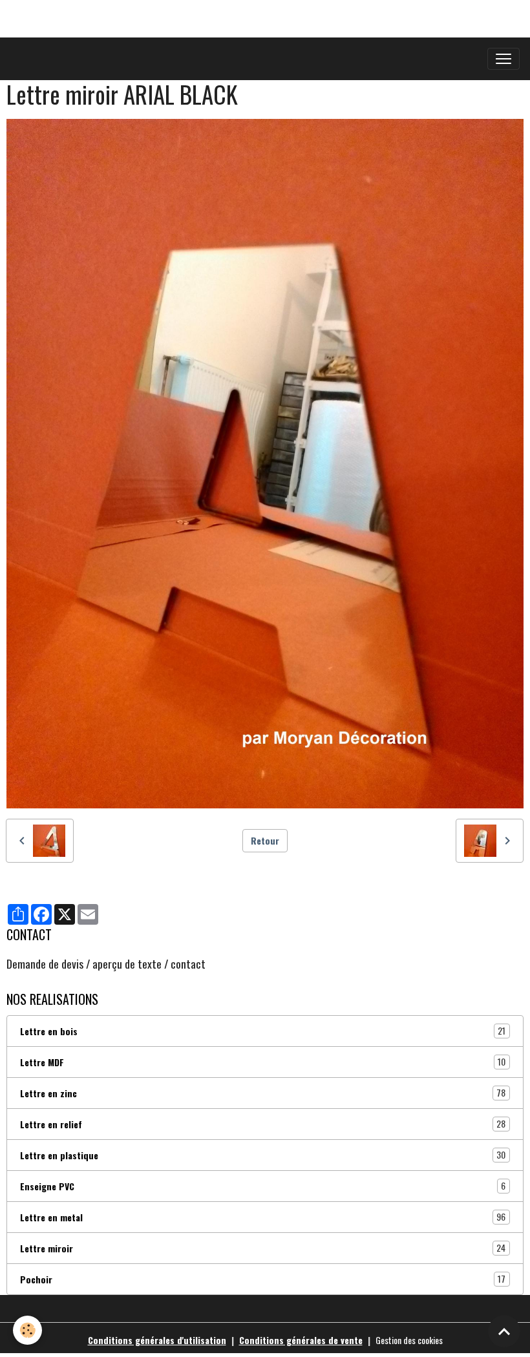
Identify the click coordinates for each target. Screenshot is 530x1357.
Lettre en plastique (262, 1155)
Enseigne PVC (262, 1186)
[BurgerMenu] (503, 59)
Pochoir (262, 1279)
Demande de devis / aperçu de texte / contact (106, 963)
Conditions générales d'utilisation (157, 1340)
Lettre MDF (262, 1062)
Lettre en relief (262, 1124)
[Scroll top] (504, 1331)
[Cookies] (27, 1330)
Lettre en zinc (262, 1093)
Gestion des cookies (409, 1340)
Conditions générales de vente (301, 1340)
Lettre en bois (262, 1031)
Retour (265, 840)
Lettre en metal (262, 1217)
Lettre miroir (262, 1248)
